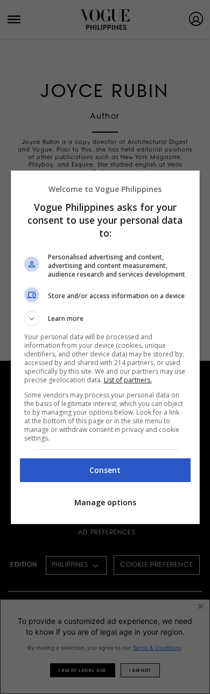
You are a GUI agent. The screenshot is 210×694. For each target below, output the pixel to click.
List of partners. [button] (128, 379)
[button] (105, 318)
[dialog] (105, 347)
